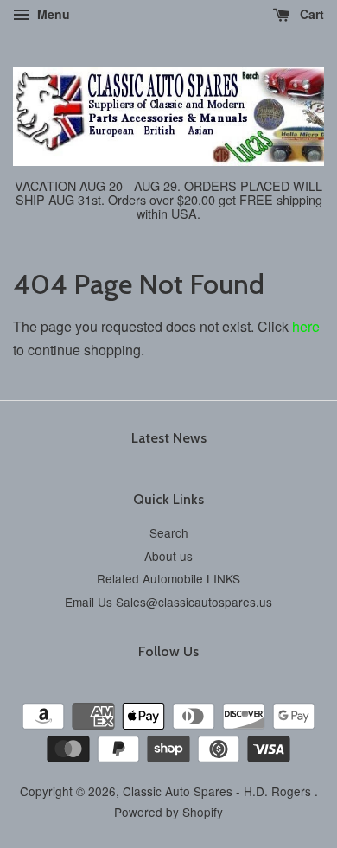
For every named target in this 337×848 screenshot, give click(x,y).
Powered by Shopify (168, 811)
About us (168, 555)
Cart (310, 13)
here (306, 326)
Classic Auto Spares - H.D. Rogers (219, 791)
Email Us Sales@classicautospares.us (168, 601)
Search (168, 532)
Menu (52, 13)
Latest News (169, 438)
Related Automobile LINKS (168, 578)
